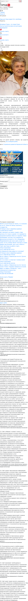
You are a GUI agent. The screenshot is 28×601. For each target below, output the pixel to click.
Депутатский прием (16, 26)
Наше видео (9, 19)
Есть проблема (17, 19)
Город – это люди (11, 24)
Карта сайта (3, 303)
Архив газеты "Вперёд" (6, 277)
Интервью (3, 24)
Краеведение (3, 27)
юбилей (12, 150)
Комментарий (4, 181)
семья (8, 150)
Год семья (3, 150)
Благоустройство (5, 26)
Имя (1, 184)
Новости (2, 14)
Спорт (18, 24)
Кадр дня (3, 19)
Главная (2, 12)
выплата (17, 150)
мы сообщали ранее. (12, 141)
